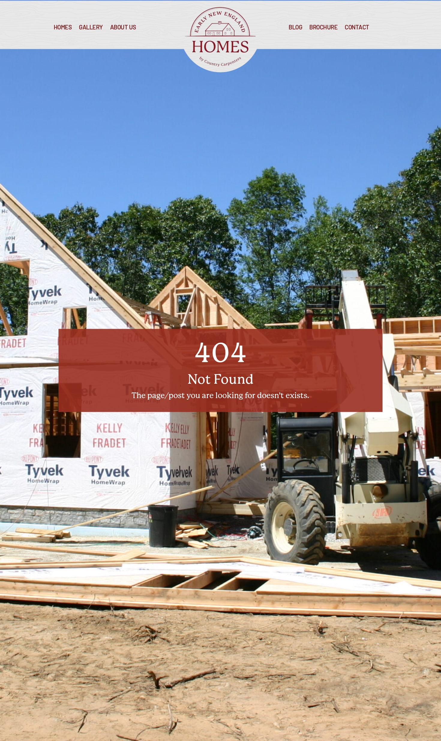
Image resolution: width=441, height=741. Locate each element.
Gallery (91, 28)
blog (295, 28)
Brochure (323, 28)
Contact (357, 28)
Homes (63, 28)
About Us (123, 28)
